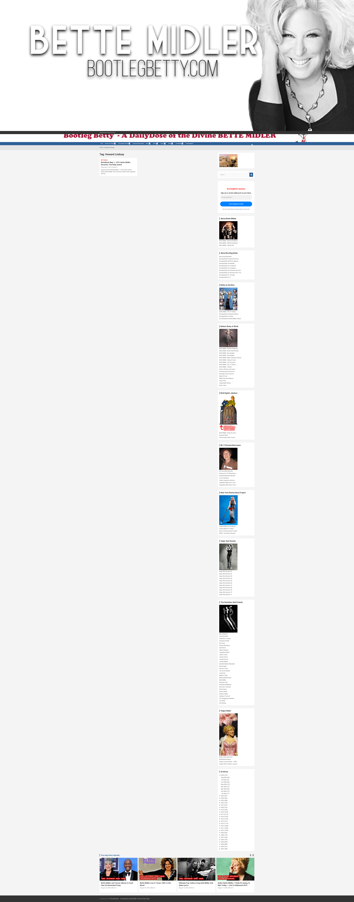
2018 (222, 812)
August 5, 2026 (222, 888)
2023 (222, 800)
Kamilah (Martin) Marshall (227, 664)
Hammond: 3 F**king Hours (227, 473)
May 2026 (224, 784)
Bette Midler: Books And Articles (229, 351)
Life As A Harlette (224, 671)
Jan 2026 (224, 793)
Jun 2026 (224, 782)
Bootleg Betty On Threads (227, 275)
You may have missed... (111, 855)
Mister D (115, 167)
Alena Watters (223, 634)
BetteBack (104, 160)
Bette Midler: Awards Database (228, 241)
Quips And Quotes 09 (225, 590)
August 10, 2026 (183, 888)
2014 (222, 821)
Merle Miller (222, 680)
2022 (222, 803)
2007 (222, 837)
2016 (222, 816)
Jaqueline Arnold (224, 652)
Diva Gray (222, 643)
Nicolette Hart (223, 682)
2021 (222, 805)
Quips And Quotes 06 (225, 583)
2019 (222, 810)
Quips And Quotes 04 (225, 578)
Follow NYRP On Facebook (227, 526)
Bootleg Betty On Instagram (227, 268)
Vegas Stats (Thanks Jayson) (228, 764)
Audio (103, 878)
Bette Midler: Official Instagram (228, 243)
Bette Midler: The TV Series (227, 312)
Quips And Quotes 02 (225, 574)
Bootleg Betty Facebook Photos (229, 259)
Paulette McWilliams (225, 684)
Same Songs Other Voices (227, 437)
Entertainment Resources (227, 371)
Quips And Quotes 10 (225, 592)
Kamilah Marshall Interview (227, 476)
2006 (222, 839)
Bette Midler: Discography (227, 353)
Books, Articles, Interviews (227, 369)
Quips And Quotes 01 (225, 571)
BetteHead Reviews (225, 759)
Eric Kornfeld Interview (226, 471)
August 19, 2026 (106, 888)
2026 (222, 775)
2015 (222, 819)
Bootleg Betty (115, 899)
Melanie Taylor (223, 675)
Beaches (148, 876)
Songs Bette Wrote (225, 383)
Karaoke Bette (223, 435)
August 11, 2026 (144, 888)
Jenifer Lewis (223, 654)
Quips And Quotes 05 (225, 581)
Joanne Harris (223, 657)
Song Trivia (222, 381)
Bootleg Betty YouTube (226, 316)
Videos (154, 143)
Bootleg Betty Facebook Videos (228, 314)
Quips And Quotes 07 (225, 585)
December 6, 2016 (106, 167)
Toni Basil (222, 701)
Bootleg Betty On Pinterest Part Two (230, 272)
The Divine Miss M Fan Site (148, 878)
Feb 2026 (224, 791)
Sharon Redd (223, 691)
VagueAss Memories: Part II (227, 485)
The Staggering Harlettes (226, 698)
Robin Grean (223, 689)
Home (101, 143)
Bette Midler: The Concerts (227, 362)
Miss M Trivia (223, 376)
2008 (222, 835)
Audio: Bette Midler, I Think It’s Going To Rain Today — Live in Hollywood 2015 (156, 884)
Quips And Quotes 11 (225, 594)
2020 (222, 807)
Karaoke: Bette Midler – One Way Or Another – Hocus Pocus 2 (193, 884)
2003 (222, 846)
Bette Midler (111, 878)
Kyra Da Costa (223, 668)
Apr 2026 (224, 786)
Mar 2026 (224, 789)
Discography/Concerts (123, 143)
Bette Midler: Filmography (226, 355)
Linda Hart (222, 673)
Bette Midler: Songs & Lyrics (227, 360)
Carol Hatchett (223, 636)
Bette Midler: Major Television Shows (230, 358)
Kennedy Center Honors (226, 374)
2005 (222, 842)
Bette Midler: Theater (225, 367)
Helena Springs (223, 650)
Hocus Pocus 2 (198, 876)
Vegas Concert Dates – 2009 (228, 761)
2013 (222, 823)
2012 (222, 826)
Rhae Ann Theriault (225, 687)
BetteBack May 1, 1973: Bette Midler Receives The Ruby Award (115, 163)
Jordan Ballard (223, 661)
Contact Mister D (189, 143)
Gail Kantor (222, 648)
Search (251, 175)
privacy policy (239, 209)
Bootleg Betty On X (225, 277)
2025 (222, 796)
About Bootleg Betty (225, 256)
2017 (222, 814)
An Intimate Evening (224, 878)
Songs (123, 878)
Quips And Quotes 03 (225, 576)
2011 (222, 828)
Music (147, 143)
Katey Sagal (222, 666)
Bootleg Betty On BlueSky (227, 263)
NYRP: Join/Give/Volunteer (227, 533)
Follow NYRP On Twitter (226, 528)
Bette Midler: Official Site (226, 245)
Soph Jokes (222, 385)
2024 (222, 798)
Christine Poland (224, 641)
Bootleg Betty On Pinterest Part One (230, 270)
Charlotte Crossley (225, 638)
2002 (222, 849)
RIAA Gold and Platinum (226, 378)
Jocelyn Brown (223, 659)
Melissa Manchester (225, 678)
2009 (222, 833)
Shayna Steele (223, 694)
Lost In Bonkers (224, 478)
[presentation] (250, 855)
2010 (222, 830)
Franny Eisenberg (224, 645)
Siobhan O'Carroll (224, 696)
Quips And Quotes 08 (225, 587)
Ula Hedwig (222, 703)
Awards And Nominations (138, 143)
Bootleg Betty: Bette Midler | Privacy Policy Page (135, 899)
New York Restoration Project (228, 531)
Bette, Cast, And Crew (225, 757)
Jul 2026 (223, 780)
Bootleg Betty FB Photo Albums (228, 261)
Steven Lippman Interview (227, 480)
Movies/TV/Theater (109, 143)
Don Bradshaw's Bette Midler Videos (230, 318)
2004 (222, 844)
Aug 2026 (224, 777)
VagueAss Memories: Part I (227, 482)
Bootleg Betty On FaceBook (227, 266)
